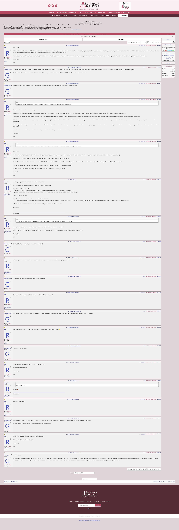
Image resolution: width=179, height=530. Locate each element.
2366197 (159, 45)
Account (108, 501)
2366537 (159, 399)
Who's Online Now (168, 44)
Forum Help (162, 481)
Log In (173, 33)
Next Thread (121, 39)
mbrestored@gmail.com (76, 29)
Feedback (71, 501)
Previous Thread (43, 39)
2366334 (159, 276)
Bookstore (51, 12)
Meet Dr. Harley (83, 15)
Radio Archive (126, 12)
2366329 (159, 241)
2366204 (159, 83)
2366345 (159, 327)
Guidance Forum (123, 15)
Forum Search (168, 39)
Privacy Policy (89, 501)
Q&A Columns (105, 15)
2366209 (159, 99)
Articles (114, 15)
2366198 (159, 67)
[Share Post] (155, 45)
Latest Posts (168, 63)
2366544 (159, 417)
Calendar (86, 36)
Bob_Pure (143, 216)
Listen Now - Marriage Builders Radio (125, 6)
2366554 (159, 452)
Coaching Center (89, 12)
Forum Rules (7, 481)
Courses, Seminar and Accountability (66, 12)
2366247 (159, 179)
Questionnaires (101, 12)
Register (168, 33)
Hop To (71, 472)
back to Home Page (89, 4)
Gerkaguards (142, 45)
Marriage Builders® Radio (114, 12)
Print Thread (7, 42)
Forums (81, 36)
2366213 (159, 141)
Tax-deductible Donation (62, 15)
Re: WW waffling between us (72, 45)
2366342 (159, 311)
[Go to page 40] (160, 42)
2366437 (159, 380)
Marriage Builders (170, 481)
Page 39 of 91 (131, 42)
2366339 (159, 292)
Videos (80, 12)
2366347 (159, 345)
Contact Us (156, 481)
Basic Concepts (94, 15)
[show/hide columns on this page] (174, 36)
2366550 (159, 434)
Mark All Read (14, 481)
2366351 (159, 361)
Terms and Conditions (79, 501)
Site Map (103, 501)
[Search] (172, 36)
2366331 (159, 257)
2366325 (159, 216)
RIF (144, 67)
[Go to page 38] (136, 42)
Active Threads (92, 36)
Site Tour (74, 15)
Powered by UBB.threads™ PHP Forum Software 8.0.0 (89, 520)
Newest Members (168, 53)
